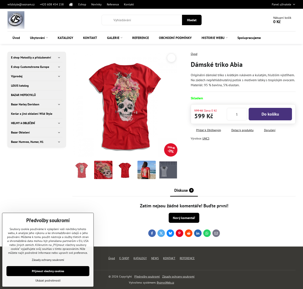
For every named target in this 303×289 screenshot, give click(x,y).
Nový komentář (184, 218)
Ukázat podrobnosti (48, 280)
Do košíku (270, 114)
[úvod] (71, 4)
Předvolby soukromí (147, 276)
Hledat (192, 20)
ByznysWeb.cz (165, 282)
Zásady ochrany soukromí (178, 276)
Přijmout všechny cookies (48, 271)
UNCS (205, 138)
